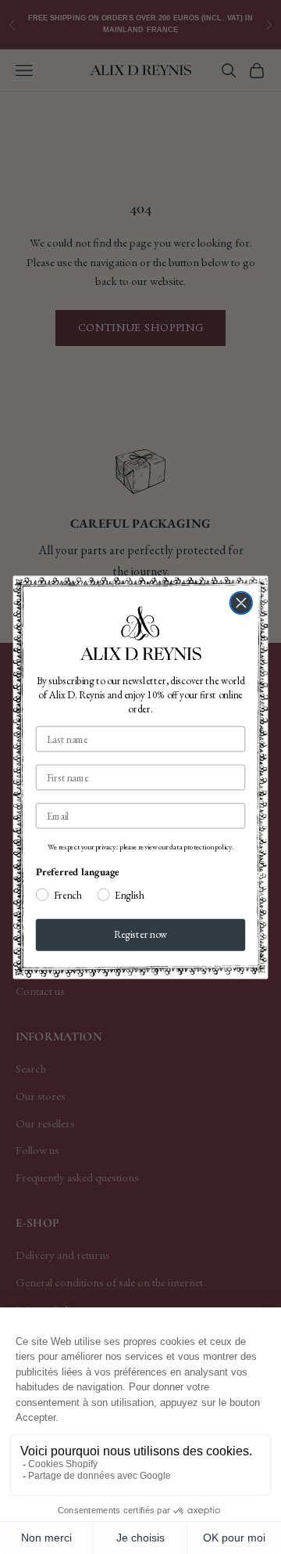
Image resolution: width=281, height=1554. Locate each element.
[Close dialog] (241, 602)
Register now (141, 934)
